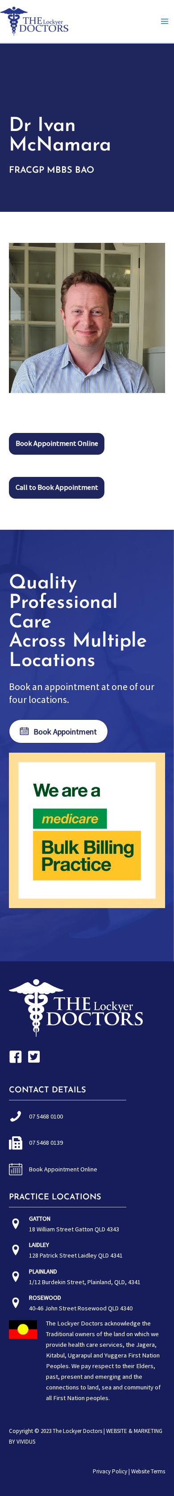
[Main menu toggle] (164, 21)
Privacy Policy (110, 1471)
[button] (56, 444)
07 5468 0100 (46, 1116)
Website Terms (148, 1471)
